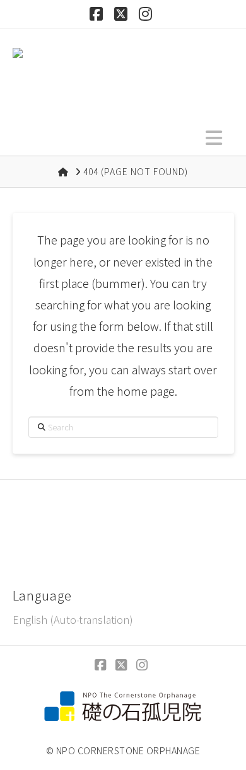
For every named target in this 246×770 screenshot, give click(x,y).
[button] (214, 137)
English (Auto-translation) (73, 619)
